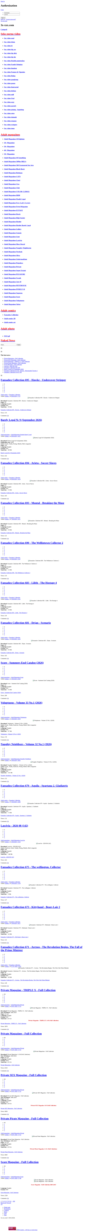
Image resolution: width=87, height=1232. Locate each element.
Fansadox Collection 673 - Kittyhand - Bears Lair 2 (30, 907)
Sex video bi (8, 46)
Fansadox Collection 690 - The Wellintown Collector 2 (32, 542)
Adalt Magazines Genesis (12, 233)
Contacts (6, 1210)
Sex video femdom (10, 68)
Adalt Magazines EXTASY (13, 210)
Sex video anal (9, 38)
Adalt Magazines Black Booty (14, 169)
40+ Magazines (9, 150)
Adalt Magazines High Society (14, 218)
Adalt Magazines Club (12, 188)
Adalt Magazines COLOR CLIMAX (16, 191)
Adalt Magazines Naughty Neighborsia (17, 248)
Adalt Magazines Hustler (12, 222)
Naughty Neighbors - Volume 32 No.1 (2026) (26, 744)
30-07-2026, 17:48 (16, 1178)
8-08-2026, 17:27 (15, 396)
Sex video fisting (9, 76)
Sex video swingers (10, 125)
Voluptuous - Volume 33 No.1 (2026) (21, 702)
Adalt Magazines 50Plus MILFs (15, 161)
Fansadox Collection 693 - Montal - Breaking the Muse (32, 502)
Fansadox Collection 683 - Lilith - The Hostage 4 (29, 582)
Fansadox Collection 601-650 (12, 367)
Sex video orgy (9, 102)
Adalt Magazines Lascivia (13, 240)
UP (1, 1204)
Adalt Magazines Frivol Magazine (16, 207)
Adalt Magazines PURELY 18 (14, 289)
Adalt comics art (9, 322)
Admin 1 (7, 396)
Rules (5, 1212)
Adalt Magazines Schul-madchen (15, 259)
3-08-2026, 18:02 (15, 760)
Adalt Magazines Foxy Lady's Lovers (17, 203)
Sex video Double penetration (14, 61)
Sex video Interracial (11, 87)
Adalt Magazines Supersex (13, 293)
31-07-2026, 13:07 (16, 966)
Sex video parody (10, 106)
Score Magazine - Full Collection (13, 364)
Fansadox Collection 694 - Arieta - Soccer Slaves (28, 462)
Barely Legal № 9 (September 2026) (14, 369)
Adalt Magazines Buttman (13, 173)
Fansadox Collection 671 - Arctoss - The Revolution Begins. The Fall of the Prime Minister (25, 980)
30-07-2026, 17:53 (16, 1006)
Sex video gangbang (11, 79)
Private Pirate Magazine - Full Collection (15, 363)
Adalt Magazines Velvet (12, 304)
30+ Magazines (9, 146)
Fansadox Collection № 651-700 (13, 372)
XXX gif (7, 336)
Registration (7, 1209)
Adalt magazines (5, 434)
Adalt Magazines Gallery (12, 229)
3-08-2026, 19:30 (15, 719)
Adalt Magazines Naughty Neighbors (21, 759)
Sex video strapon (10, 121)
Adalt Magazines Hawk (12, 214)
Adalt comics (4, 394)
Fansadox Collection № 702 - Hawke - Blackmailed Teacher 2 (21, 370)
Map (5, 1215)
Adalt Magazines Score (12, 297)
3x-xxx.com (4, 21)
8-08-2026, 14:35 (15, 436)
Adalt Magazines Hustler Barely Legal (17, 225)
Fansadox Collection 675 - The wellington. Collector (31, 867)
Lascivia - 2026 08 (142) (10, 366)
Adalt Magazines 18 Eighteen (14, 139)
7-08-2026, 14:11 (15, 519)
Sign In (3, 1)
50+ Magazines (9, 154)
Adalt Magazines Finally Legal (14, 199)
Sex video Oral (9, 98)
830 (14, 1201)
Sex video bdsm (9, 42)
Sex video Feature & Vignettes (14, 72)
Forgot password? (11, 19)
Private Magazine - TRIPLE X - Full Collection (17, 361)
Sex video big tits (10, 57)
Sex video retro (9, 113)
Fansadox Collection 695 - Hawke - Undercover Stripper (33, 379)
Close (2, 10)
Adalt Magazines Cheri (12, 180)
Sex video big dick (10, 53)
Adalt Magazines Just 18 (12, 282)
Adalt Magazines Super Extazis (15, 270)
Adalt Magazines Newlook (13, 252)
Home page (7, 1207)
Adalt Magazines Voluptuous (14, 300)
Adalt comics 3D (9, 318)
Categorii (4, 29)
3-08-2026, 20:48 (15, 679)
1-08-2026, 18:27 (15, 923)
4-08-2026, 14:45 (15, 639)
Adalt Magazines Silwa (12, 255)
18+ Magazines (9, 143)
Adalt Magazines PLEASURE (14, 274)
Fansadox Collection (11, 315)
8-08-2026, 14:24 (15, 479)
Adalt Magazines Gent (12, 237)
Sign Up (3, 19)
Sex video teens (9, 128)
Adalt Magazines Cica (11, 184)
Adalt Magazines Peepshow (13, 263)
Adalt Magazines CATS (12, 176)
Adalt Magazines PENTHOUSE (15, 285)
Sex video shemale (10, 117)
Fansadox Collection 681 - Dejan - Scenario (26, 622)
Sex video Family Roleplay (13, 64)
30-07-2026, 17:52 (16, 1091)
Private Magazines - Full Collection (13, 358)
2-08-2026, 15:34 (15, 842)
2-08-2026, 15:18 (15, 883)
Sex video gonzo (9, 83)
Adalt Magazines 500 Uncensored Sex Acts (19, 165)
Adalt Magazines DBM (12, 195)
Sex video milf (9, 94)
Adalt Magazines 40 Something (15, 158)
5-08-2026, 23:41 (15, 599)
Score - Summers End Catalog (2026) (22, 662)
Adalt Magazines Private (12, 267)
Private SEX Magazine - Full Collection (14, 360)
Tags (5, 1213)
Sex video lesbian (10, 91)
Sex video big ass (10, 49)
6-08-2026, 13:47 (15, 559)
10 (10, 1201)
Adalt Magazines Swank (12, 278)
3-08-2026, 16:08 (15, 802)
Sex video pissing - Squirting (14, 110)
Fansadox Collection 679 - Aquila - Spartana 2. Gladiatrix (34, 785)
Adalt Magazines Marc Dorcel (14, 244)
